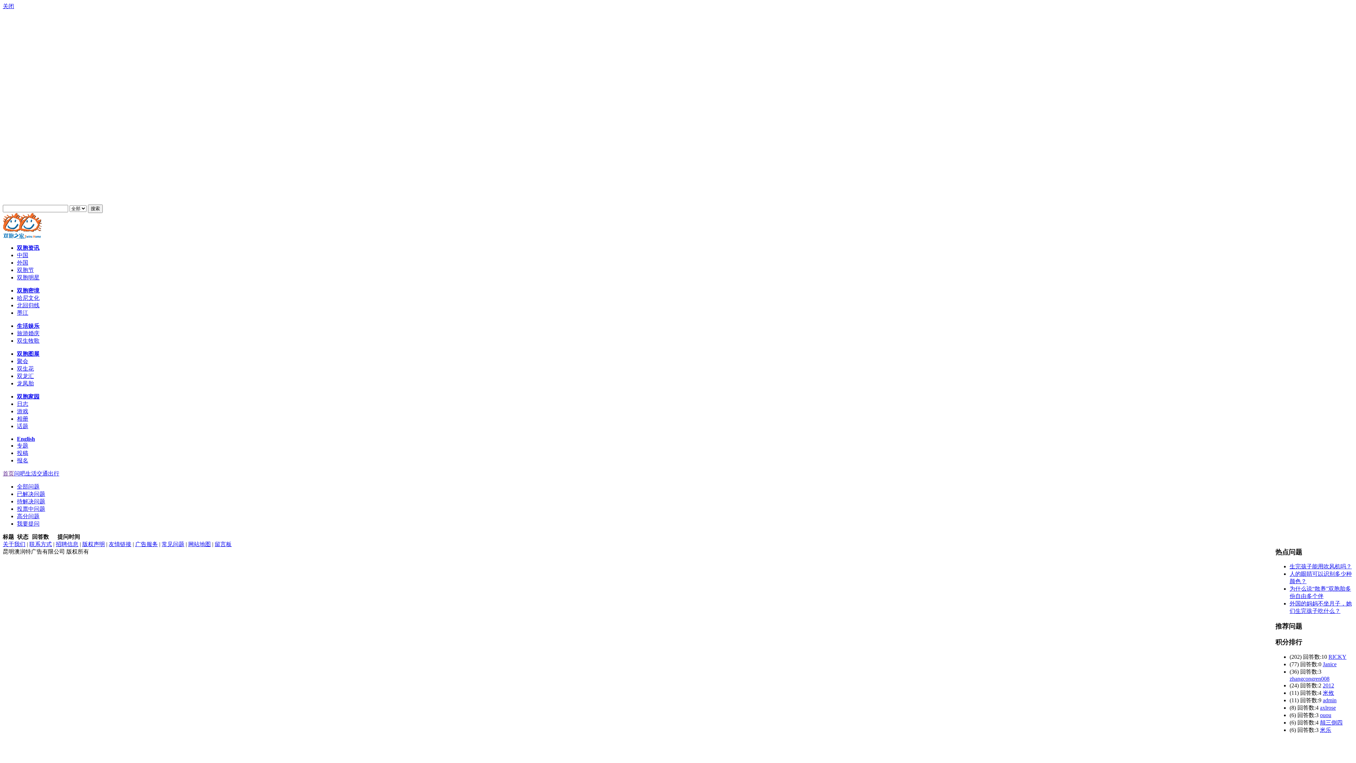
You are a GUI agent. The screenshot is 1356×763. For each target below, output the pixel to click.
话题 (22, 426)
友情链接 (120, 544)
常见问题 (173, 544)
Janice (1330, 664)
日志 (22, 404)
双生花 (25, 369)
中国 (22, 255)
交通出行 (48, 474)
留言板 (223, 544)
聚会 (22, 361)
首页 (8, 474)
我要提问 (28, 524)
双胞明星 (28, 277)
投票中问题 (31, 509)
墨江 (22, 313)
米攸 (1328, 693)
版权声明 (93, 544)
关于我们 (14, 544)
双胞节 (25, 270)
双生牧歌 (28, 341)
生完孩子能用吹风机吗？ (1321, 566)
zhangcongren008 (1310, 679)
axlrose (1328, 708)
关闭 (8, 6)
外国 (22, 263)
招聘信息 (67, 544)
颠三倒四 (1331, 723)
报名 (22, 460)
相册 (22, 419)
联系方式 (40, 544)
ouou (1325, 715)
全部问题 (28, 487)
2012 (1328, 685)
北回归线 (28, 305)
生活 (31, 474)
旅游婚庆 (28, 333)
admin (1330, 700)
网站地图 (199, 544)
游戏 (22, 411)
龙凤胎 (25, 383)
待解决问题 (31, 501)
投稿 (22, 453)
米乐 (1325, 730)
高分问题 (28, 516)
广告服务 (146, 544)
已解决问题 (31, 494)
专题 (22, 446)
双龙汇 (25, 376)
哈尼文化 (28, 298)
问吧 (19, 474)
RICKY (1337, 657)
